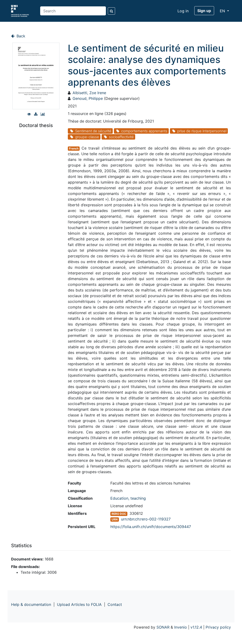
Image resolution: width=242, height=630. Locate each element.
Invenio (180, 627)
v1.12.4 (196, 627)
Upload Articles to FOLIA (79, 604)
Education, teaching (128, 498)
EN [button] (223, 11)
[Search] (111, 11)
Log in (183, 11)
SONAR (162, 627)
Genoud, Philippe (88, 98)
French (73, 148)
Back (20, 36)
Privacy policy (218, 627)
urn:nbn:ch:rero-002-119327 (146, 519)
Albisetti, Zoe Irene (89, 92)
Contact (115, 604)
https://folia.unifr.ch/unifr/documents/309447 (150, 526)
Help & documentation (31, 604)
